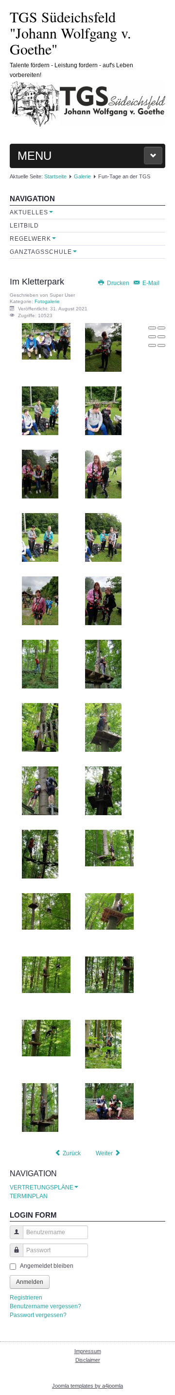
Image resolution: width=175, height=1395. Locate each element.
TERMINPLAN (29, 1196)
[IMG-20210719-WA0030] (109, 1101)
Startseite (55, 176)
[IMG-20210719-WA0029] (40, 1107)
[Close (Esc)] (152, 327)
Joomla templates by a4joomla (87, 1386)
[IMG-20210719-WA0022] (46, 911)
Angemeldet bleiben (46, 1265)
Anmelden (29, 1282)
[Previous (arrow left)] (152, 345)
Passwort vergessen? (38, 1315)
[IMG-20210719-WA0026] (109, 974)
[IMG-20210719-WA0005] (40, 410)
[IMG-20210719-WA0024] (109, 911)
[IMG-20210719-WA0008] (103, 474)
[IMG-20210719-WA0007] (40, 474)
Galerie (82, 176)
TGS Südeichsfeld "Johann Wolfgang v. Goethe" (70, 32)
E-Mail (150, 283)
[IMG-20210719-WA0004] (103, 347)
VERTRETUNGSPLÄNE (41, 1187)
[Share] (161, 327)
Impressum (87, 1351)
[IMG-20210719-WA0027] (46, 1037)
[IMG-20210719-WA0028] (103, 1044)
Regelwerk (30, 238)
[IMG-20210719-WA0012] (103, 600)
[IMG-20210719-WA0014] (103, 664)
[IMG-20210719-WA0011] (40, 600)
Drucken (118, 283)
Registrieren (26, 1297)
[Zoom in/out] (161, 336)
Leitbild (24, 225)
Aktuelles (29, 212)
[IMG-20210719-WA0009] (40, 537)
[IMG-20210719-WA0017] (40, 790)
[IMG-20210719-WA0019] (40, 854)
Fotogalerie (47, 301)
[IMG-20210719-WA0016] (103, 727)
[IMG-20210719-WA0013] (40, 664)
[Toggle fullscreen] (152, 336)
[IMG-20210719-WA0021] (109, 847)
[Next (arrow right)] (161, 345)
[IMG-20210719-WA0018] (103, 790)
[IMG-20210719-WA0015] (40, 727)
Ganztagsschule (41, 251)
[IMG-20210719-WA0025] (46, 974)
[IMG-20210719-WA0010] (103, 537)
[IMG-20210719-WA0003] (46, 341)
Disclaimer (87, 1360)
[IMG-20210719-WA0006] (103, 410)
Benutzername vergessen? (45, 1306)
